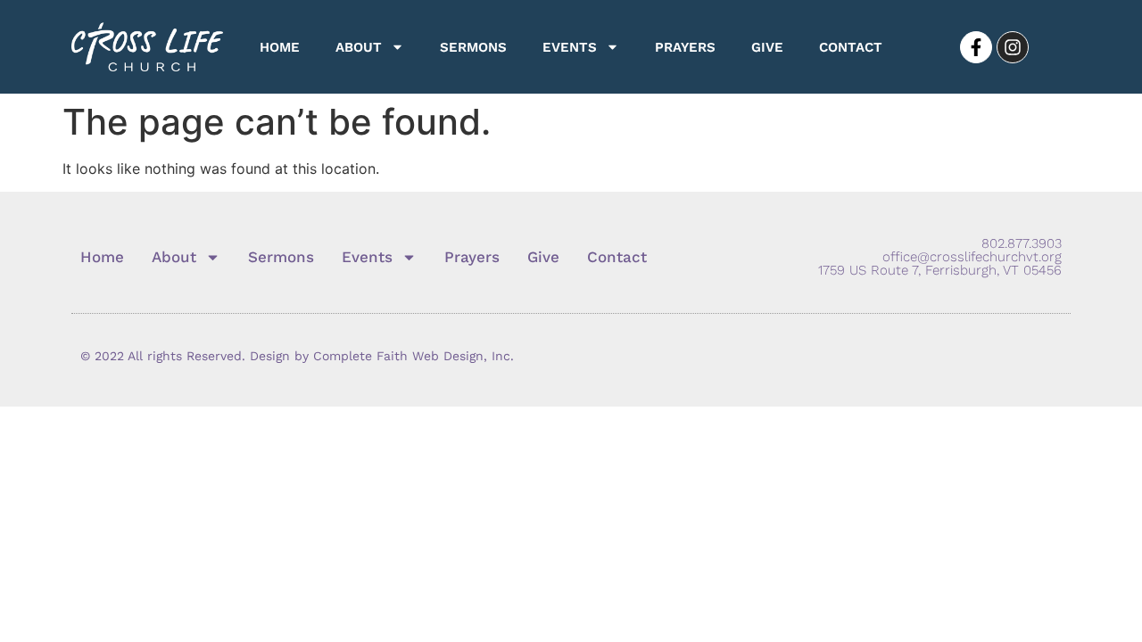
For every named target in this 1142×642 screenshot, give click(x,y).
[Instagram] (1013, 47)
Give (767, 47)
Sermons (473, 47)
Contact (850, 47)
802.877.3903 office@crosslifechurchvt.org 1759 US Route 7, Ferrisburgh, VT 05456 (940, 256)
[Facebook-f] (976, 47)
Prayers (685, 47)
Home (280, 47)
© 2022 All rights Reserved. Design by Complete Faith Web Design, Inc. (297, 356)
